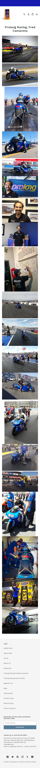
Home (6, 658)
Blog (5, 688)
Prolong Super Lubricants (16, 762)
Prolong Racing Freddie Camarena (16, 673)
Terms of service (9, 708)
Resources (7, 668)
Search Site (8, 653)
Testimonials (8, 693)
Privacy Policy (9, 698)
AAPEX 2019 (8, 648)
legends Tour (8, 683)
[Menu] (37, 14)
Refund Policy (9, 703)
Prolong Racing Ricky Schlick (14, 678)
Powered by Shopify (30, 762)
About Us (7, 663)
